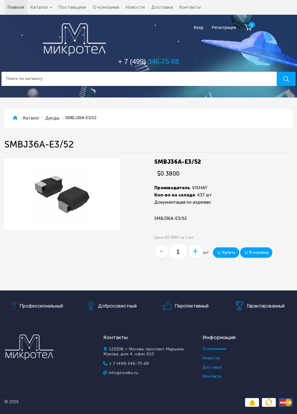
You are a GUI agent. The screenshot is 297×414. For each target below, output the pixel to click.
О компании (106, 7)
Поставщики (72, 7)
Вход (198, 27)
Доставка (162, 7)
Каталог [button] (39, 7)
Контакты (190, 7)
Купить (228, 252)
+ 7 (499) (148, 61)
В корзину (258, 252)
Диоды (52, 118)
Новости (135, 7)
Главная (17, 7)
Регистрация (224, 27)
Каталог (31, 118)
